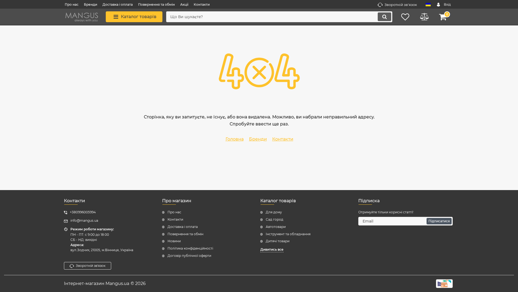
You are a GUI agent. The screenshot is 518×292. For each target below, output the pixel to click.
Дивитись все (272, 249)
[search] (384, 16)
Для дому (274, 212)
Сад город (274, 219)
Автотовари (276, 227)
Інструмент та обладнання (288, 234)
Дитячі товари (277, 241)
